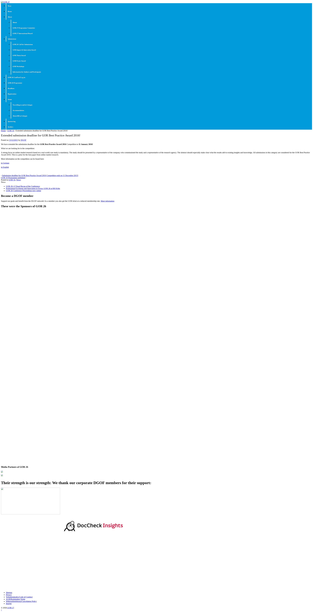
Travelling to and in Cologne (22, 105)
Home (10, 11)
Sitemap (9, 593)
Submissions (12, 39)
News (9, 6)
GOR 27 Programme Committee (24, 28)
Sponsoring (12, 121)
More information (107, 201)
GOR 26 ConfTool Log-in (16, 77)
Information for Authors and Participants (27, 72)
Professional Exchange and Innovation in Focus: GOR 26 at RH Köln (33, 188)
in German (5, 163)
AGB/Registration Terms (15, 599)
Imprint (8, 604)
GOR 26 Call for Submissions (23, 44)
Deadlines (11, 88)
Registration (12, 94)
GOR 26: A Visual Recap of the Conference (23, 186)
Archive (10, 127)
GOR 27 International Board (23, 33)
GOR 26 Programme (15, 83)
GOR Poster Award (19, 61)
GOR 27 (10, 608)
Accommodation (18, 110)
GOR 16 (10, 131)
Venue (10, 99)
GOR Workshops (18, 66)
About (10, 17)
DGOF (23, 140)
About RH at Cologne (20, 116)
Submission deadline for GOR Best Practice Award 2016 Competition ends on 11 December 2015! (40, 175)
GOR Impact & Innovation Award (24, 50)
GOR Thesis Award (19, 55)
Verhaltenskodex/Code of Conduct (19, 597)
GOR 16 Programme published (13, 178)
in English (5, 167)
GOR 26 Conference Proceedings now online (23, 191)
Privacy (9, 595)
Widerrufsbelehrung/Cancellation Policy (21, 601)
